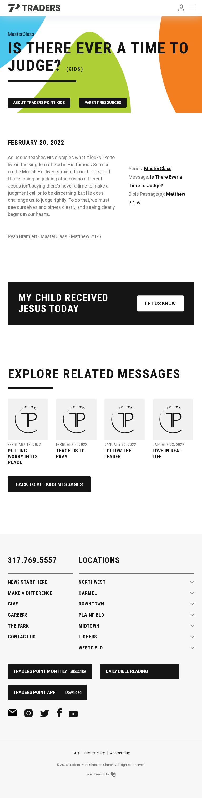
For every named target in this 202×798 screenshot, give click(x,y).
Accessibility (120, 753)
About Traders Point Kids (39, 102)
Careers (18, 615)
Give (13, 604)
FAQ (76, 753)
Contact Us (22, 636)
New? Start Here (28, 582)
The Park (18, 626)
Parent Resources (102, 102)
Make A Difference (30, 593)
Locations (99, 560)
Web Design (96, 774)
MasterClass (157, 168)
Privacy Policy (94, 753)
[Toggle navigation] (192, 8)
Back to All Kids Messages (49, 484)
